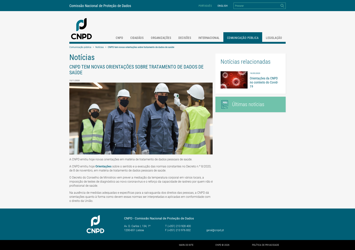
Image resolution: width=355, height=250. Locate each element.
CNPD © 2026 (222, 245)
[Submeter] (282, 6)
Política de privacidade (265, 245)
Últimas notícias (248, 104)
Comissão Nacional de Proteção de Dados (100, 6)
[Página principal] (81, 28)
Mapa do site (186, 245)
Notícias (99, 47)
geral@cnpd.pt (215, 230)
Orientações (103, 166)
